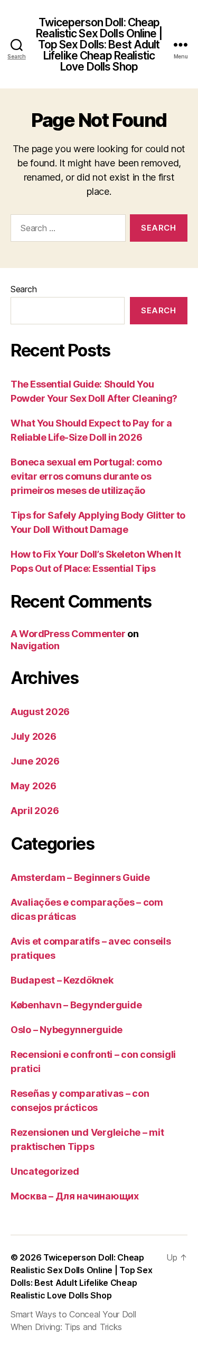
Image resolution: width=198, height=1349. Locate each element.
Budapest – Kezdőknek (62, 980)
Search (23, 289)
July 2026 (33, 736)
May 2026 (33, 785)
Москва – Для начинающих (75, 1196)
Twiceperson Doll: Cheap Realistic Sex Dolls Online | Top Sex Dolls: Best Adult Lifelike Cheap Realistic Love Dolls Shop (99, 44)
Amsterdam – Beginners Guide (80, 877)
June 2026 (35, 761)
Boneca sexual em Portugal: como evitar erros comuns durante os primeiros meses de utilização (86, 476)
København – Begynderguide (76, 1004)
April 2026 (35, 810)
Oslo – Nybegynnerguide (66, 1029)
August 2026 (40, 711)
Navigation (35, 645)
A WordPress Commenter (68, 633)
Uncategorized (45, 1171)
